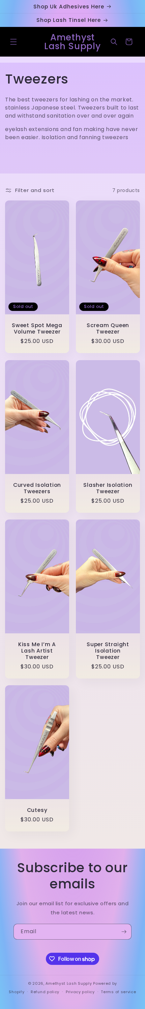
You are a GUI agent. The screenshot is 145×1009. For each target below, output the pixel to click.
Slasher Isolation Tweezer (107, 487)
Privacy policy (80, 992)
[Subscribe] (123, 932)
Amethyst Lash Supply (69, 983)
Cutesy (37, 810)
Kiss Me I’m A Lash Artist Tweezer (37, 650)
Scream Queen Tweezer (108, 328)
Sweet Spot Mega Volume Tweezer (37, 328)
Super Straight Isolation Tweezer (108, 650)
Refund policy (45, 992)
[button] (13, 41)
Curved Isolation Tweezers (37, 487)
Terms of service (118, 992)
